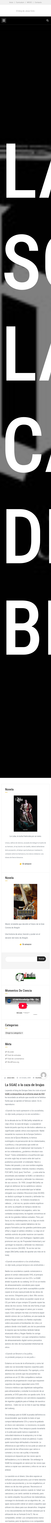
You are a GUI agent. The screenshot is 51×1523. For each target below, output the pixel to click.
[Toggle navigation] (3, 20)
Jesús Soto (10, 1078)
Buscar (41, 959)
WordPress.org (13, 1062)
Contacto (38, 2)
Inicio (11, 2)
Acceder (10, 1052)
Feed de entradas (14, 1055)
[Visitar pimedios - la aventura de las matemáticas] (25, 977)
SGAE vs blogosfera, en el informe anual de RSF (24, 1094)
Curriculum (20, 2)
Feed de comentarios (15, 1059)
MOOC (29, 2)
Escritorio (39, 1078)
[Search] (47, 20)
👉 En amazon (25, 864)
